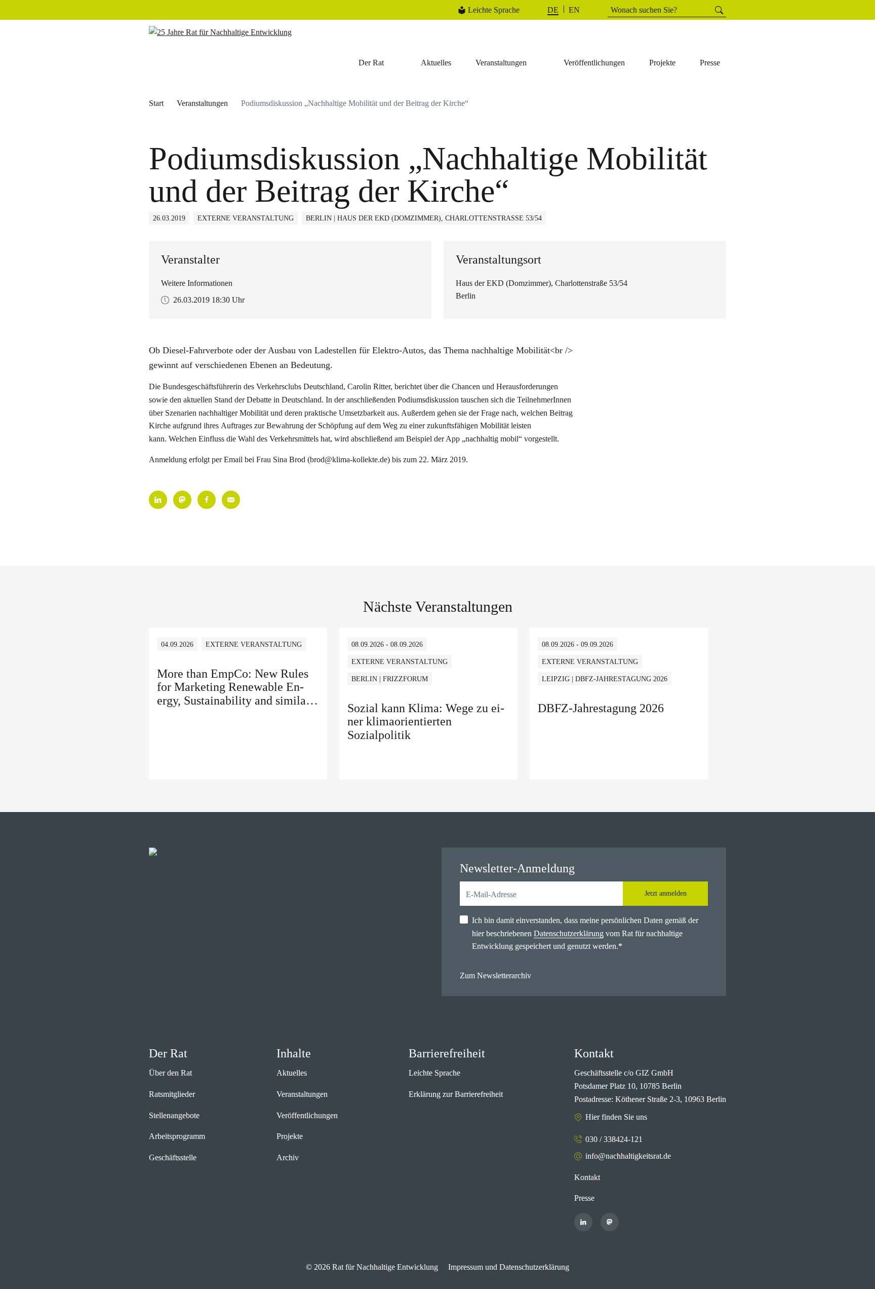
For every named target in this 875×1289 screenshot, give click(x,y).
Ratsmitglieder (172, 1094)
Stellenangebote (174, 1115)
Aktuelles (291, 1073)
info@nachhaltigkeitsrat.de (628, 1156)
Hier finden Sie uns (616, 1117)
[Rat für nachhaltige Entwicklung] (220, 32)
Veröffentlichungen (307, 1115)
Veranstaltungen (202, 103)
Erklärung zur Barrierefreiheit (456, 1094)
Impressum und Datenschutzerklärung (508, 1267)
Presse (584, 1198)
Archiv (287, 1157)
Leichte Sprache (494, 10)
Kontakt (587, 1177)
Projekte (289, 1136)
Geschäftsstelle (172, 1157)
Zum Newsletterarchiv (495, 975)
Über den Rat (170, 1073)
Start (156, 103)
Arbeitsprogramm (177, 1136)
